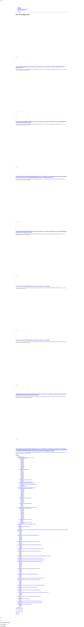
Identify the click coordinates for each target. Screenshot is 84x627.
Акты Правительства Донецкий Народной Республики (26, 487)
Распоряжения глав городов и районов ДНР (24, 604)
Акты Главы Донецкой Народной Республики (24, 457)
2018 (21, 462)
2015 (21, 470)
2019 (21, 473)
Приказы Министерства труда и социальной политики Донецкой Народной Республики (31, 559)
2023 (21, 466)
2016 (21, 460)
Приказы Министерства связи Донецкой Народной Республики (27, 587)
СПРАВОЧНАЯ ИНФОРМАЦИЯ (23, 9)
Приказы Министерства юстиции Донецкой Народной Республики (28, 535)
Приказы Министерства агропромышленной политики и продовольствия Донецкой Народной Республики (34, 555)
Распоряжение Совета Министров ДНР (25, 503)
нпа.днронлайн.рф (13, 615)
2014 (21, 489)
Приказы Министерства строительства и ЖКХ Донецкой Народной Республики (30, 558)
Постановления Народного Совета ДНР (25, 522)
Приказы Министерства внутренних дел (24, 526)
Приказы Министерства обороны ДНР (23, 598)
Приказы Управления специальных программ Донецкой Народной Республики (29, 602)
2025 (21, 467)
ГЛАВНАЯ (19, 7)
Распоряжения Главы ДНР (23, 469)
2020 (21, 463)
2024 (21, 477)
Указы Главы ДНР (22, 458)
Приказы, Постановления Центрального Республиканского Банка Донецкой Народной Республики (32, 592)
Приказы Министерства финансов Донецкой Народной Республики (28, 541)
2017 (21, 461)
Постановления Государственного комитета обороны (27, 484)
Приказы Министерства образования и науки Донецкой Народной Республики (29, 561)
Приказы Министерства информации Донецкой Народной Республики (28, 579)
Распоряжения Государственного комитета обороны (27, 482)
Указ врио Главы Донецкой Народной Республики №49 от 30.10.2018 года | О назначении (33, 286)
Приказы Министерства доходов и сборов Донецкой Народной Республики (29, 544)
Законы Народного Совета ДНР (24, 508)
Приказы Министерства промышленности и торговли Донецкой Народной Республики (31, 585)
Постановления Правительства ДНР (24, 488)
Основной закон (20, 456)
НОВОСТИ (19, 8)
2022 (21, 465)
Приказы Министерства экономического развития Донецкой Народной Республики (30, 548)
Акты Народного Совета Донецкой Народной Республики (26, 507)
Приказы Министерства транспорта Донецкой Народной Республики (28, 568)
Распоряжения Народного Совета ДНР (25, 519)
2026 (21, 468)
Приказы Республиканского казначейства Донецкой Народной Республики (29, 596)
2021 (21, 464)
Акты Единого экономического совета (25, 479)
